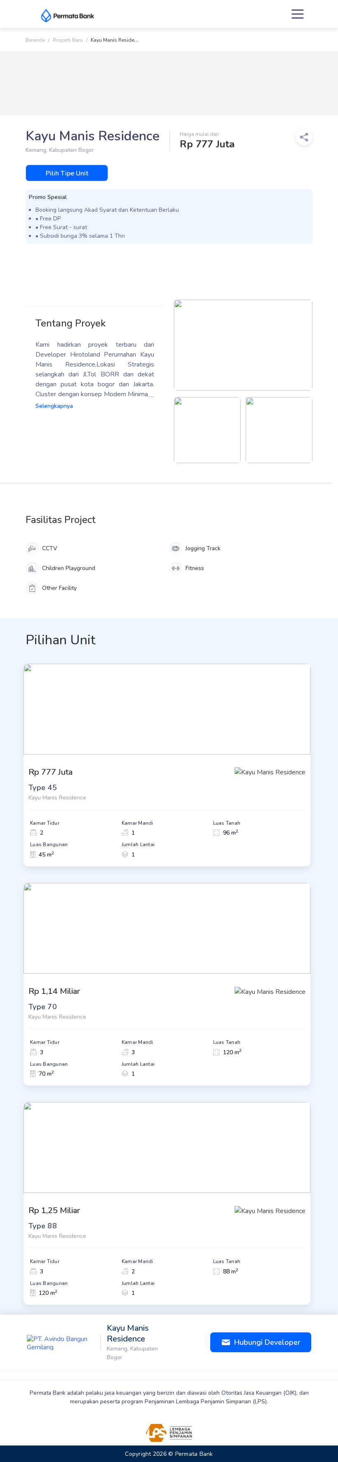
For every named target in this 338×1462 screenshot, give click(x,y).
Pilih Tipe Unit (67, 173)
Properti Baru (68, 40)
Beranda (35, 40)
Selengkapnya (54, 406)
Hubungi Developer (267, 1342)
